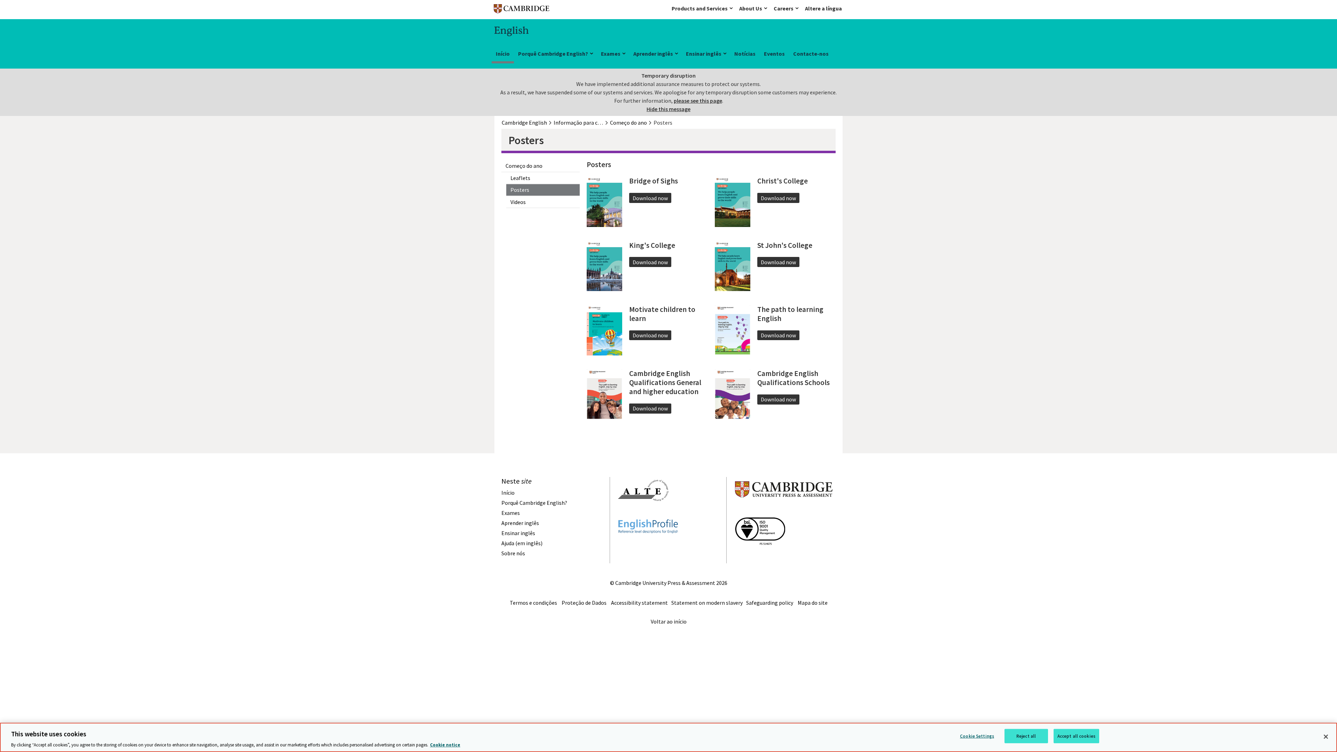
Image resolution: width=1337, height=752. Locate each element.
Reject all (1026, 736)
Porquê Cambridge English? (553, 53)
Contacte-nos (811, 53)
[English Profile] (648, 545)
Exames (610, 53)
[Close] (1326, 736)
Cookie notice (445, 745)
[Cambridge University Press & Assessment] (783, 511)
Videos (518, 201)
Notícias (745, 53)
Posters (519, 189)
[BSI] (760, 557)
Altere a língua (823, 8)
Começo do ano (524, 165)
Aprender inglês (653, 53)
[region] (668, 737)
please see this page (698, 100)
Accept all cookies (1076, 736)
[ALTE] (643, 513)
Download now (650, 198)
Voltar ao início (669, 621)
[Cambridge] (521, 10)
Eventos (774, 53)
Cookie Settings (977, 736)
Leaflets (520, 177)
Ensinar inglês (703, 53)
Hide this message (668, 108)
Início (503, 53)
